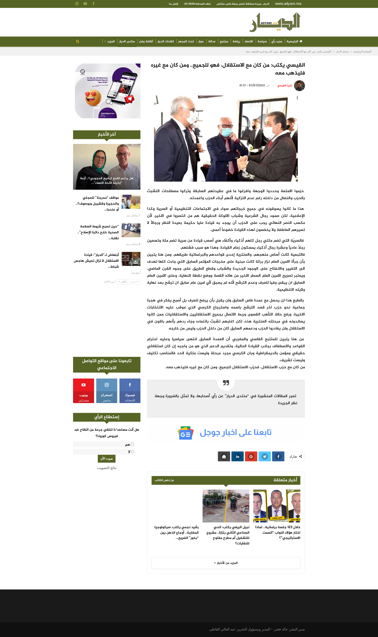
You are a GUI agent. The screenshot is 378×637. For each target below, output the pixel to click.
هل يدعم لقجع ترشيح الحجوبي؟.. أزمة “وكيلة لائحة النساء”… (106, 180)
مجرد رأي (276, 41)
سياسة (262, 41)
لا (129, 452)
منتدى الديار (127, 41)
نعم (127, 444)
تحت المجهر (186, 41)
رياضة (236, 41)
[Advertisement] (106, 320)
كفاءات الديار (166, 41)
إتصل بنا (173, 4)
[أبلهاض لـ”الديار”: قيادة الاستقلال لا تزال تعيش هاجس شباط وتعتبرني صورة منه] (131, 259)
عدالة (211, 41)
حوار (201, 41)
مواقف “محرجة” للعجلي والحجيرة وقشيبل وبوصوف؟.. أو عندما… (97, 204)
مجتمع (224, 41)
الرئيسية (292, 41)
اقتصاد (248, 41)
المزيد (111, 41)
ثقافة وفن (146, 41)
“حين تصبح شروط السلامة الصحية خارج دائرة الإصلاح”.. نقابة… (98, 232)
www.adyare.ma (288, 4)
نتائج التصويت (106, 468)
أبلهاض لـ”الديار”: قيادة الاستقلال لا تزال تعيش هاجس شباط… (96, 261)
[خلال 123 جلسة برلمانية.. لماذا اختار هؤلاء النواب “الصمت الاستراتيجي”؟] (276, 506)
